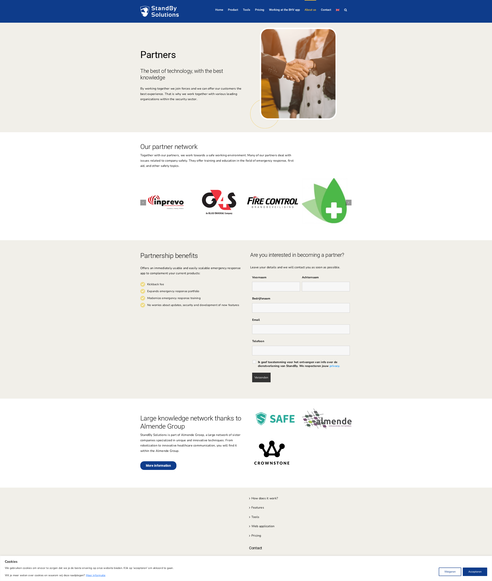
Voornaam (259, 277)
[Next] (349, 202)
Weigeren (450, 572)
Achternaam (310, 277)
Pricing (256, 536)
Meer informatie (96, 575)
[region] (246, 568)
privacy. (335, 366)
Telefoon (258, 341)
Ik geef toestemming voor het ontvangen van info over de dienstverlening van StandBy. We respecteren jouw (299, 364)
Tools (255, 517)
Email (256, 320)
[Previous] (143, 202)
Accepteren (475, 572)
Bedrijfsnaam (261, 298)
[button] (345, 9)
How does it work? (264, 498)
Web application (263, 526)
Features (257, 507)
